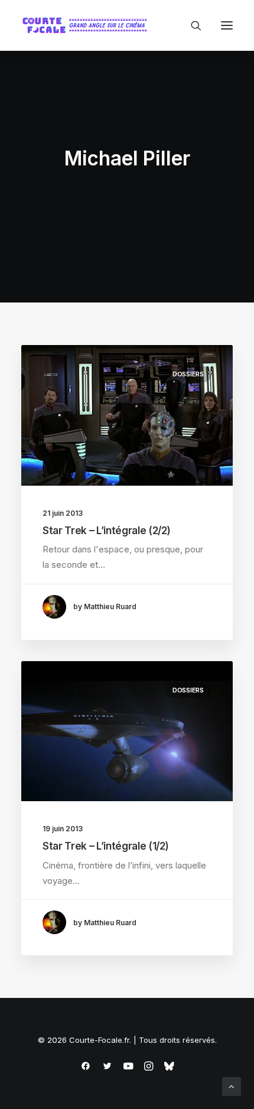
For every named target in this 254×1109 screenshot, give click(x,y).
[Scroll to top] (231, 1085)
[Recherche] (190, 25)
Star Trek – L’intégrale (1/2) (106, 846)
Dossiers (188, 374)
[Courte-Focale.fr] (87, 25)
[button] (227, 25)
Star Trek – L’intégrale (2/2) (107, 530)
